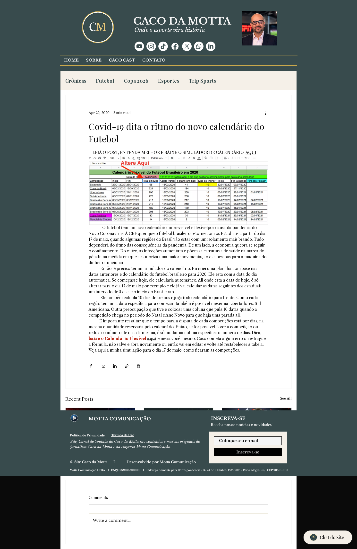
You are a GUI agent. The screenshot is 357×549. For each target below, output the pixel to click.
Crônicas (75, 81)
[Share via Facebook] (91, 366)
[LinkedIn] (210, 46)
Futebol (105, 81)
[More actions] (265, 113)
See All (286, 398)
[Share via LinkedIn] (114, 366)
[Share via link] (126, 366)
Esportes (168, 81)
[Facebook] (175, 46)
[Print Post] (138, 366)
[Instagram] (151, 46)
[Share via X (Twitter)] (103, 366)
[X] (187, 46)
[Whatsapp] (199, 46)
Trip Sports (202, 81)
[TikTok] (163, 46)
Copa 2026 (136, 81)
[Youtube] (139, 46)
